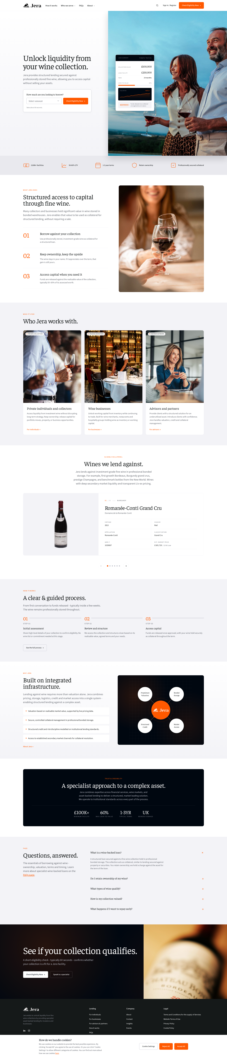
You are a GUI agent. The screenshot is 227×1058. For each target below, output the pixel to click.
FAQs (81, 5)
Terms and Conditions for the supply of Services (182, 1014)
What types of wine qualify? (105, 888)
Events (129, 1028)
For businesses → (95, 429)
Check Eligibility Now (190, 5)
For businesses (95, 1019)
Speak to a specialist (61, 974)
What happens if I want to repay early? (111, 908)
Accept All (181, 1046)
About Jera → (28, 746)
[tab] (107, 566)
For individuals (95, 1014)
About (90, 5)
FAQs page (28, 875)
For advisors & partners (98, 1023)
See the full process (34, 647)
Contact (129, 1019)
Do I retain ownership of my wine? (109, 878)
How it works (51, 5)
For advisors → (155, 429)
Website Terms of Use (172, 1019)
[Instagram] (29, 1030)
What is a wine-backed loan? (105, 852)
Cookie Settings (148, 1046)
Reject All (166, 1046)
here (57, 1053)
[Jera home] (32, 5)
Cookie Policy (169, 1028)
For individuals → (33, 429)
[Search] (157, 5)
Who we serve (67, 5)
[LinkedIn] (24, 1030)
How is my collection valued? (106, 898)
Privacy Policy (169, 1023)
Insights (129, 1023)
